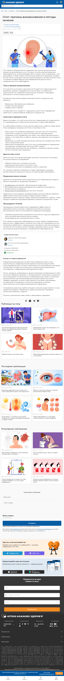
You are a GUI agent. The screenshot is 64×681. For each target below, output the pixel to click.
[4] (9, 518)
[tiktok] (22, 624)
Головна (8, 679)
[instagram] (30, 300)
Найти (3, 6)
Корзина (24, 679)
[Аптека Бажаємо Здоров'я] (2, 11)
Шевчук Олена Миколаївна (12, 24)
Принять (59, 673)
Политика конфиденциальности (46, 673)
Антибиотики (10, 185)
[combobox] (6, 595)
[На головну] (22, 616)
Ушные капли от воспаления (15, 191)
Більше (56, 679)
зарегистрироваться (45, 529)
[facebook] (26, 300)
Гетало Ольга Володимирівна (12, 26)
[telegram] (34, 300)
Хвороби (6, 32)
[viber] (38, 300)
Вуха (11, 32)
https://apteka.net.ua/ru (48, 669)
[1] (3, 518)
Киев (57, 2)
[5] (11, 518)
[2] (5, 518)
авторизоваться (15, 529)
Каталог (40, 679)
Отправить (32, 523)
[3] (7, 518)
